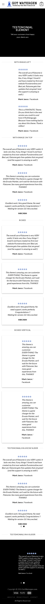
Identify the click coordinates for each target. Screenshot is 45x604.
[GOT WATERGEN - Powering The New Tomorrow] (22, 4)
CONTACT (34, 597)
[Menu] (3, 4)
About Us (11, 597)
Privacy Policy (23, 597)
